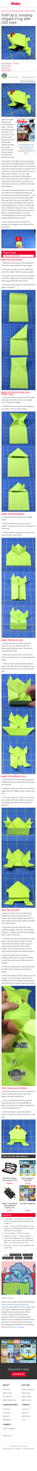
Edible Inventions (19, 1307)
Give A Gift (7, 1412)
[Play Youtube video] (18, 239)
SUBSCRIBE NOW (18, 1374)
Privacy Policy (14, 1446)
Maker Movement (9, 1400)
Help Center (26, 1416)
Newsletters (7, 1420)
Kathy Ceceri (7, 1297)
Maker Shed (26, 1396)
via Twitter (22, 174)
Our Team (6, 1389)
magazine (28, 1389)
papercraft (28, 1258)
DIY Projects (28, 1255)
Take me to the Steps (27, 81)
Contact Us (26, 1409)
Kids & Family (8, 1258)
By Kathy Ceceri (13, 77)
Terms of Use (23, 1446)
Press (24, 1420)
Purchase (6, 1409)
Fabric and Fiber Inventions (11, 1304)
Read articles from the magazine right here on (26, 147)
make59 (18, 1258)
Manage (6, 1416)
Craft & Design (15, 1255)
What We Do (7, 1393)
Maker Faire (26, 1393)
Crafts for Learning (17, 1327)
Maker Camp (26, 1400)
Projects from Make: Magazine (18, 11)
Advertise (25, 1412)
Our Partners (7, 1396)
